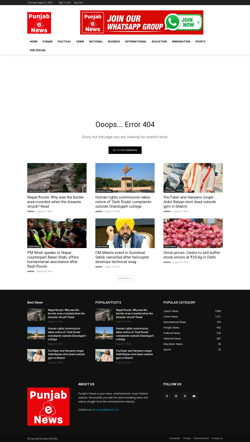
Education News (103, 191)
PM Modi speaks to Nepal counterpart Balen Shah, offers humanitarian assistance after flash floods (53, 259)
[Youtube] (221, 8)
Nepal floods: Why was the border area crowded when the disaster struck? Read (55, 202)
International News (37, 191)
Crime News (170, 191)
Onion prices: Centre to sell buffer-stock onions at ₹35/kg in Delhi (192, 254)
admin (30, 211)
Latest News (34, 246)
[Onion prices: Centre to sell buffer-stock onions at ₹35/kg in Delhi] (193, 233)
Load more (124, 278)
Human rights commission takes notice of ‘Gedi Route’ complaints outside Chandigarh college (123, 202)
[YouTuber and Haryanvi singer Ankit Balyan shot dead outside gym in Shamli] (193, 178)
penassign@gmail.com (105, 409)
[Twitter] (215, 8)
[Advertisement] (125, 82)
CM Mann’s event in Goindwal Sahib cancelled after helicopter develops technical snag (122, 257)
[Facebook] (205, 8)
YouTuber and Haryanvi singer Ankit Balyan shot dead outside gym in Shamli (189, 202)
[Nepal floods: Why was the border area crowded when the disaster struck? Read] (57, 178)
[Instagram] (210, 8)
